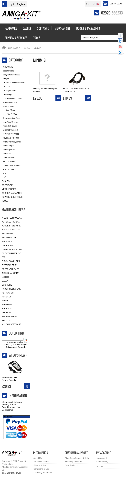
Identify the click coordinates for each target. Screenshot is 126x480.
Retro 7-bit (8, 293)
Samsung (7, 305)
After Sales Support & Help (77, 458)
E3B (3, 257)
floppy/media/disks (11, 118)
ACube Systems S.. (11, 226)
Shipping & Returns (12, 402)
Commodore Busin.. (12, 249)
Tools (5, 201)
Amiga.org (7, 234)
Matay (5, 281)
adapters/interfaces (11, 75)
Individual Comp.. (11, 273)
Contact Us (7, 410)
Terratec (7, 312)
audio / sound (9, 106)
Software (7, 185)
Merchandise (9, 189)
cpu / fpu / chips (10, 114)
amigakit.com (9, 237)
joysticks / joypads (11, 134)
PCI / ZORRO (9, 161)
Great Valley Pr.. (11, 269)
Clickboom (7, 245)
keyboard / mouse (11, 138)
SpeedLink (7, 308)
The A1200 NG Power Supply (9, 378)
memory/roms (9, 150)
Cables (6, 181)
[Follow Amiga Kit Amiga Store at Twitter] (120, 41)
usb (4, 177)
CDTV (7, 86)
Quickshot (7, 285)
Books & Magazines (12, 193)
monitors (7, 153)
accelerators (8, 71)
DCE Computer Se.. (12, 253)
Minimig (7, 94)
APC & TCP (7, 241)
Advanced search (41, 462)
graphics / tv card (10, 122)
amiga (27, 48)
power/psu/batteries (12, 165)
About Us (37, 458)
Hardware (14, 48)
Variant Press (9, 316)
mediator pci (8, 146)
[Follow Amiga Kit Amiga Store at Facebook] (120, 35)
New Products (71, 465)
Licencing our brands (42, 472)
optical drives (9, 157)
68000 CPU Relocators (14, 83)
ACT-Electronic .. (11, 222)
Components (10, 90)
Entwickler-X (9, 265)
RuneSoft (7, 297)
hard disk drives (10, 126)
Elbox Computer (11, 261)
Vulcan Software (11, 324)
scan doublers (9, 169)
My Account (101, 458)
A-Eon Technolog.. (12, 218)
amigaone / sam (10, 102)
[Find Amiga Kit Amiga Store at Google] (120, 52)
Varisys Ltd (8, 320)
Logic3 (5, 277)
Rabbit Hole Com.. (11, 289)
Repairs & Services (12, 197)
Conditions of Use (11, 407)
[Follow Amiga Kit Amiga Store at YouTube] (120, 47)
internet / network (10, 130)
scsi (4, 173)
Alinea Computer (11, 230)
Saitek (5, 301)
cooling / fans (9, 110)
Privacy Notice (9, 404)
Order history (102, 462)
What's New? (18, 355)
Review (99, 467)
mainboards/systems (12, 142)
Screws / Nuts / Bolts (13, 98)
